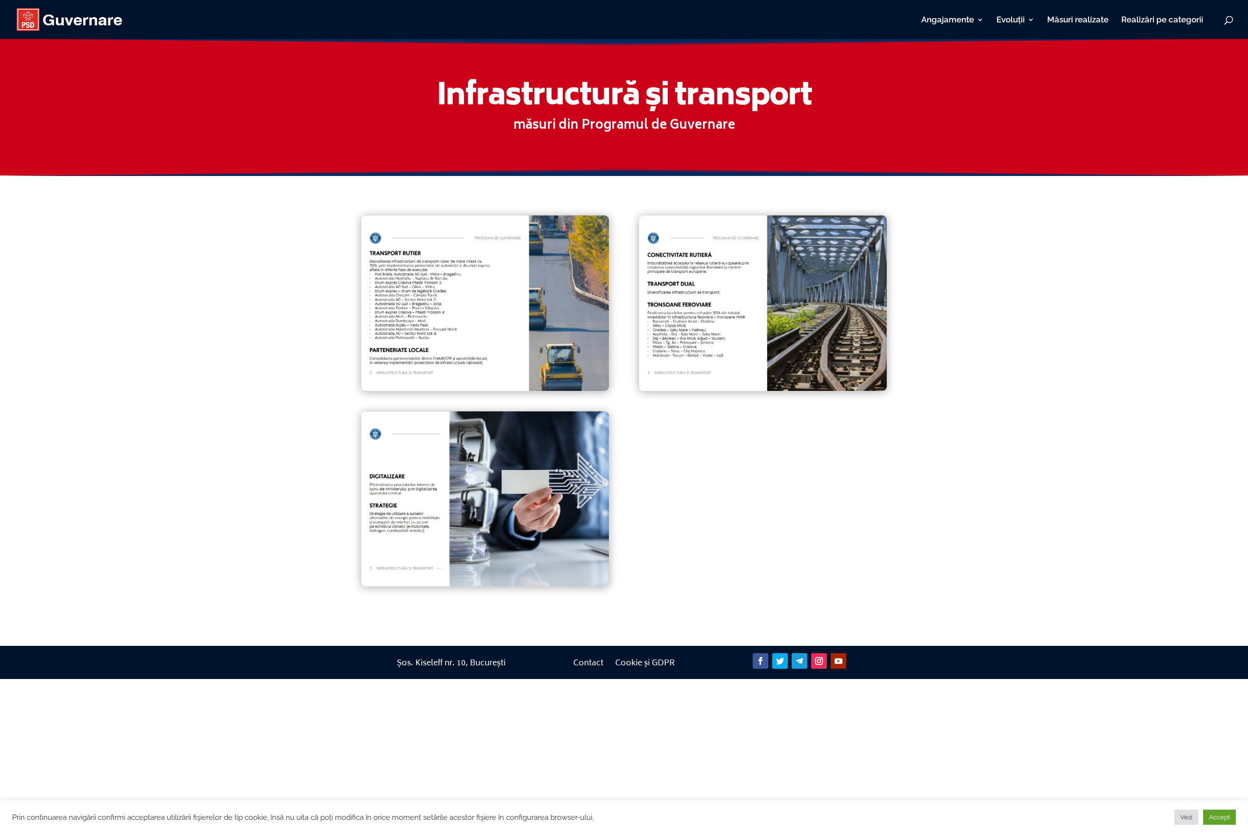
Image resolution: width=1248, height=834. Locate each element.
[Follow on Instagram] (819, 661)
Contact (588, 663)
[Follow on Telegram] (799, 661)
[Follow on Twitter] (780, 661)
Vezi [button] (1186, 817)
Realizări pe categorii (1162, 20)
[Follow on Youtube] (838, 661)
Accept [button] (1219, 817)
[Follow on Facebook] (760, 661)
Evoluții (1010, 20)
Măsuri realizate (1078, 20)
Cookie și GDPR (645, 663)
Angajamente (947, 20)
